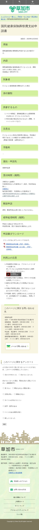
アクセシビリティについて (19, 510)
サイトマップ (19, 506)
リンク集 (19, 514)
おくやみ (27, 16)
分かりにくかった (27, 375)
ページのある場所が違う (13, 412)
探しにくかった (10, 418)
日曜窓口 (5, 189)
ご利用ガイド (19, 501)
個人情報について (19, 497)
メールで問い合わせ (18, 346)
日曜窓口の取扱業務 (15, 473)
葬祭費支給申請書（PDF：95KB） (18, 244)
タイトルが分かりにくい (13, 400)
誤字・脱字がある (11, 406)
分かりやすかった (11, 375)
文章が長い (8, 394)
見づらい (8, 388)
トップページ (5, 16)
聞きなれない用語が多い (22, 388)
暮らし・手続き (17, 16)
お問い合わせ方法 (20, 489)
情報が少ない (20, 394)
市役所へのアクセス (20, 481)
